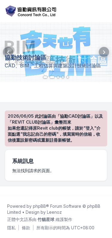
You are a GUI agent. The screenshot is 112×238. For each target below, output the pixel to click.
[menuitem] (11, 228)
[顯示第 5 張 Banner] (67, 77)
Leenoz (54, 212)
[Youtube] (15, 191)
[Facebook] (6, 191)
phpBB (39, 206)
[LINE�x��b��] (11, 191)
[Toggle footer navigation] (104, 191)
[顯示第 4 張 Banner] (63, 77)
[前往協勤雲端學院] (56, 52)
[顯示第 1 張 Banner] (44, 77)
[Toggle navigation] (104, 11)
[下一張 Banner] (104, 52)
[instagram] (20, 191)
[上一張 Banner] (8, 52)
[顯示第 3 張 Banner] (58, 77)
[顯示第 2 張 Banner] (51, 77)
